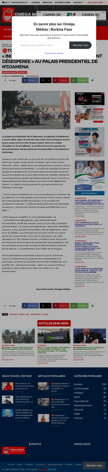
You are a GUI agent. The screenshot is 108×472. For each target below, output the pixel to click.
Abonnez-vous (80, 45)
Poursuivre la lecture (54, 53)
